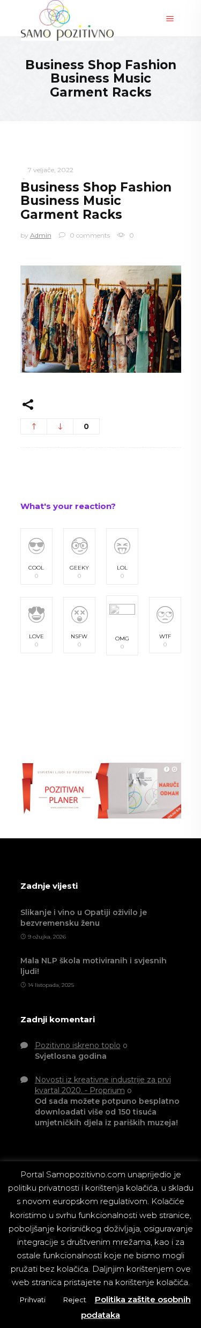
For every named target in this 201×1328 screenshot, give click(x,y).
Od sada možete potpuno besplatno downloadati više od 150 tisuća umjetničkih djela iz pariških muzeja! (107, 1111)
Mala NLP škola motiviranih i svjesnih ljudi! (93, 966)
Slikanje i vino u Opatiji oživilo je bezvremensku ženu (83, 918)
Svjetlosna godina (71, 1056)
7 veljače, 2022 (50, 170)
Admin (40, 235)
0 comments (89, 235)
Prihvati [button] (33, 1299)
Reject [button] (74, 1299)
